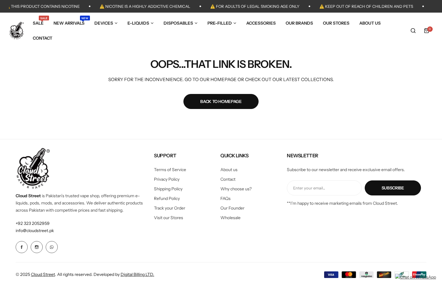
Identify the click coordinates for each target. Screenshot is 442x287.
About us (229, 169)
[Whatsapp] (52, 247)
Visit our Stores (168, 217)
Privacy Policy (167, 179)
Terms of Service (170, 169)
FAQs (225, 198)
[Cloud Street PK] (16, 30)
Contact (227, 179)
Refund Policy (167, 198)
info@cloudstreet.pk (35, 230)
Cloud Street (43, 274)
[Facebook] (22, 247)
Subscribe (393, 188)
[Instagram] (37, 247)
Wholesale (230, 217)
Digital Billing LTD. (137, 274)
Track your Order (169, 208)
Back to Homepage (221, 101)
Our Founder (232, 208)
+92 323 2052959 (33, 223)
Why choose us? (236, 189)
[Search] (413, 30)
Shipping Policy (168, 189)
